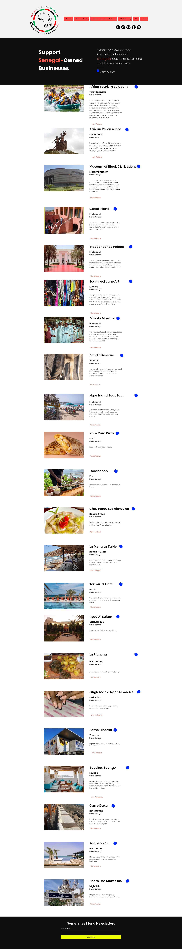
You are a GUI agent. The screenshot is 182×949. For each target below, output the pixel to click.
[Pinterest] (123, 27)
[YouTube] (139, 27)
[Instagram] (128, 27)
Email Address (65, 928)
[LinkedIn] (118, 27)
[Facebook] (134, 27)
